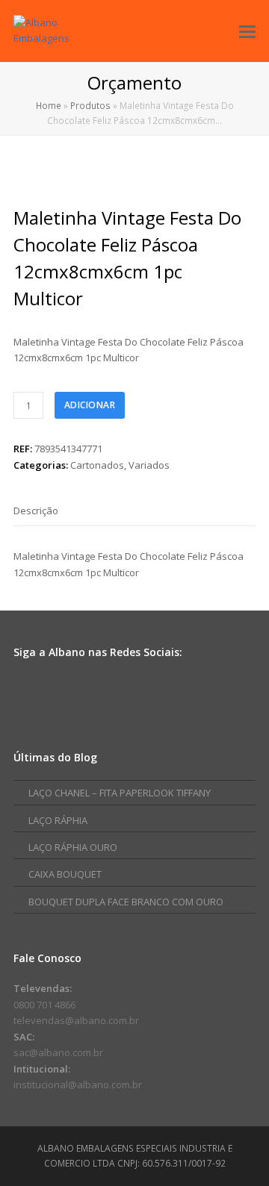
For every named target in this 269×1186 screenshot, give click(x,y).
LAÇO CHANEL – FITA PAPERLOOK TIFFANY (119, 792)
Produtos (90, 105)
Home (48, 105)
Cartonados (97, 465)
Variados (149, 465)
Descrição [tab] (35, 510)
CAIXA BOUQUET (65, 874)
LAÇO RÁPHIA (57, 820)
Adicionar (90, 405)
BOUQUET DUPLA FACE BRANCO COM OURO (125, 901)
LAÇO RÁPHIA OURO (72, 847)
